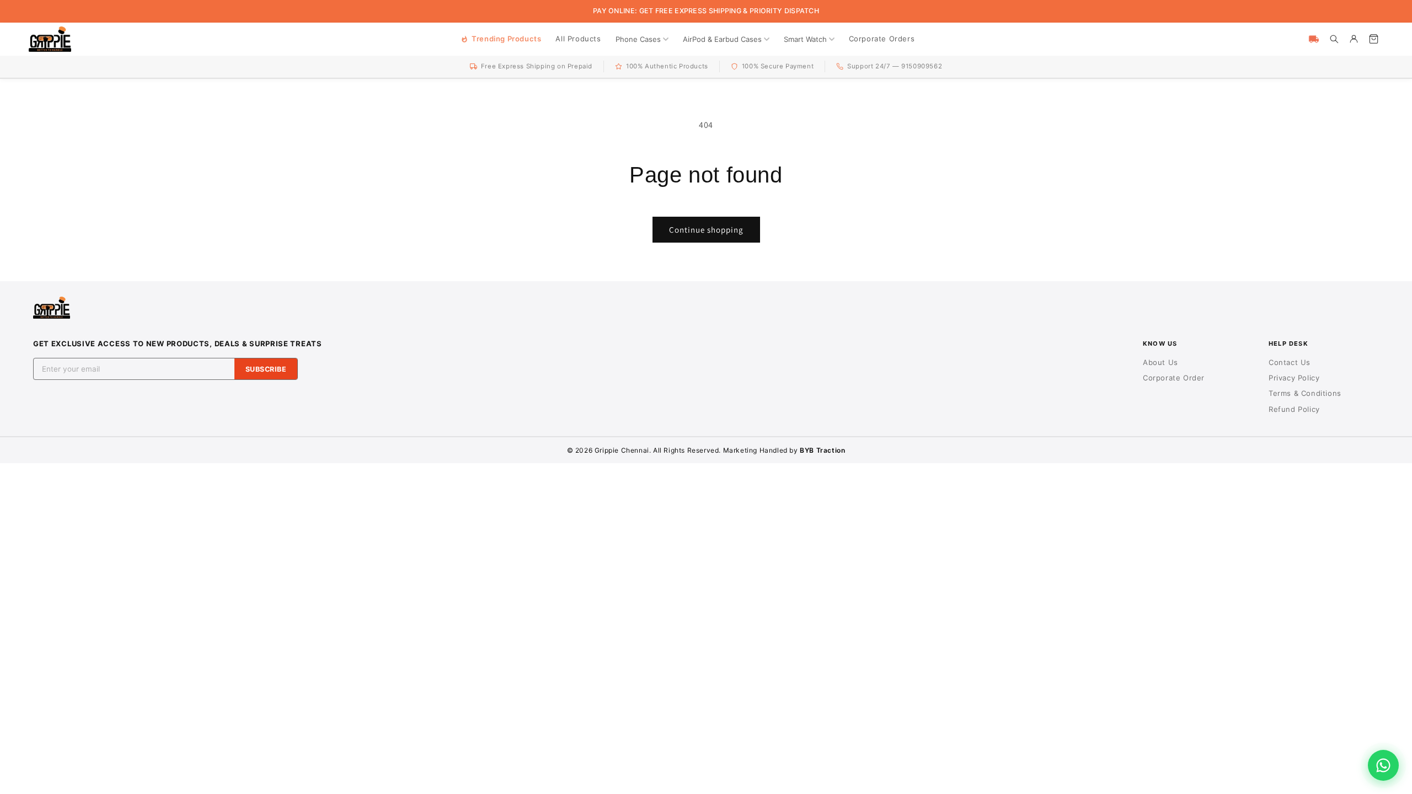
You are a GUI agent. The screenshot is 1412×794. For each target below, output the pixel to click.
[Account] (1353, 39)
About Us (1160, 362)
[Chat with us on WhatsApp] (1383, 765)
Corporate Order (1174, 377)
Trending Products (506, 38)
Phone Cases (638, 39)
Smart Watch (805, 39)
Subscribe (266, 369)
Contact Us (1290, 362)
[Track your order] (1314, 39)
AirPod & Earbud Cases (722, 39)
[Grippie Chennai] (50, 39)
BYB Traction (822, 450)
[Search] (1334, 39)
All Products (578, 38)
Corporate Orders (882, 38)
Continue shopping (706, 229)
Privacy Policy (1294, 377)
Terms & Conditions (1305, 393)
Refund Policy (1294, 409)
